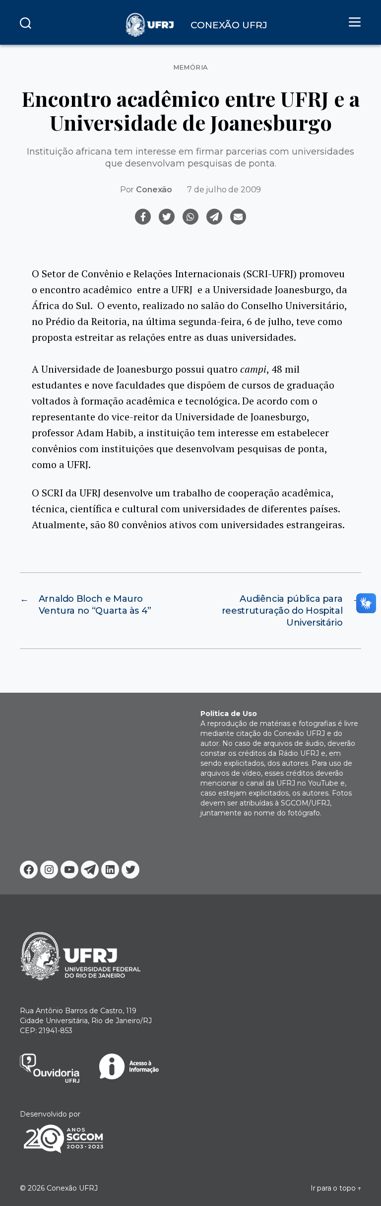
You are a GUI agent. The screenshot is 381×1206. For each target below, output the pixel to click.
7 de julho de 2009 (224, 189)
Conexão (154, 189)
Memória (190, 67)
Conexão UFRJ (72, 1188)
